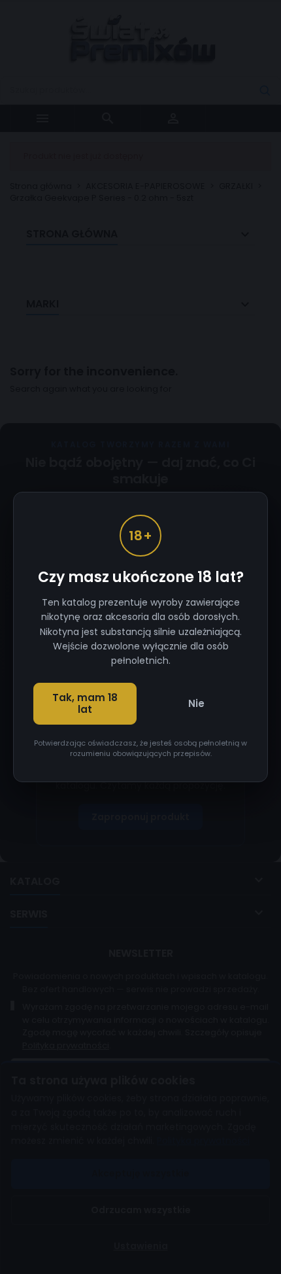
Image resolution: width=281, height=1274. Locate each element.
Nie (196, 703)
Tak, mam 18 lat (85, 703)
